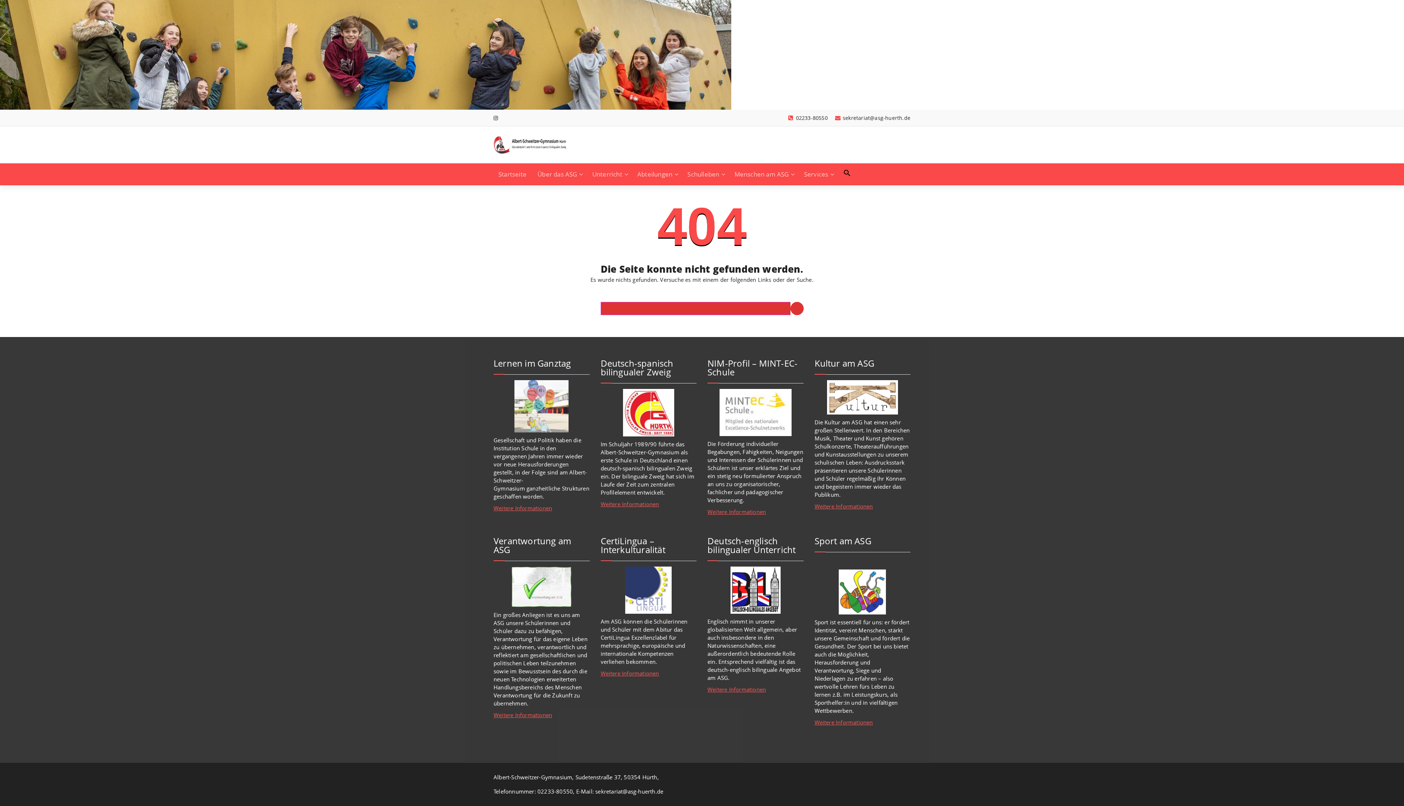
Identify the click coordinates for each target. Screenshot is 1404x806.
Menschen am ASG (762, 174)
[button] (847, 173)
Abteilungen (654, 174)
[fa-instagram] (496, 117)
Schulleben (703, 174)
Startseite (512, 174)
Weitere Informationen (523, 508)
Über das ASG (557, 174)
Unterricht (607, 174)
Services (816, 174)
